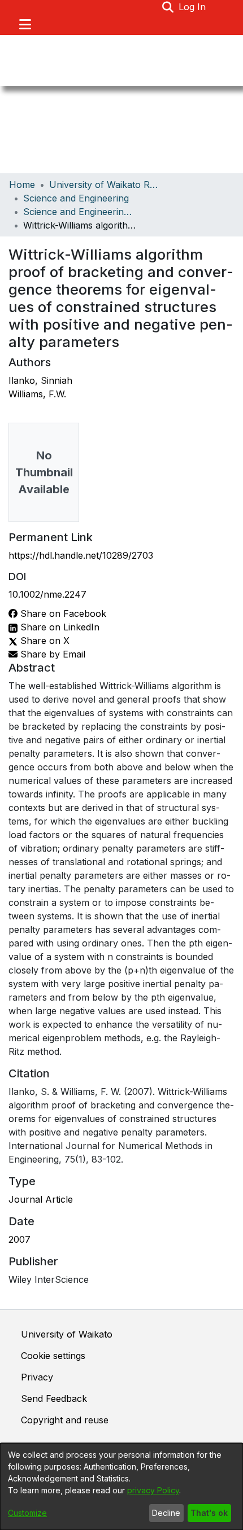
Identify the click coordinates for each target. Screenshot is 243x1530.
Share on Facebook (62, 613)
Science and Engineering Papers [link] (79, 211)
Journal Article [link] (40, 1199)
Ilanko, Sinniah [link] (40, 380)
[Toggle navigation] (25, 24)
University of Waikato (66, 1334)
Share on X (44, 640)
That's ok (209, 1513)
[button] (168, 7)
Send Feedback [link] (54, 1398)
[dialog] (121, 1486)
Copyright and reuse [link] (65, 1420)
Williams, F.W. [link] (37, 394)
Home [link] (22, 184)
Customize (27, 1513)
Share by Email (51, 654)
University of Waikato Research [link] (105, 184)
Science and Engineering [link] (76, 198)
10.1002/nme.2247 (47, 594)
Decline (166, 1513)
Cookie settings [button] (53, 1355)
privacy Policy (153, 1490)
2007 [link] (19, 1239)
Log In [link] (193, 6)
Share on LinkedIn (58, 627)
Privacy (37, 1377)
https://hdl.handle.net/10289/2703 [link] (80, 555)
